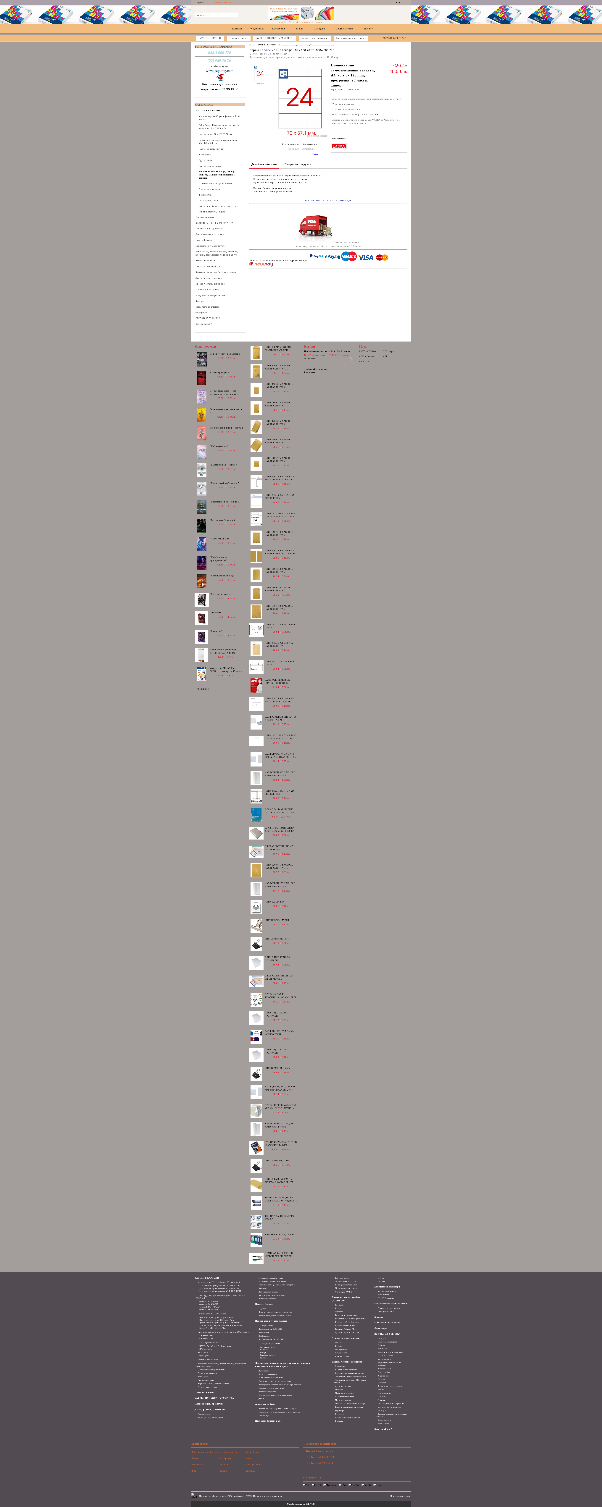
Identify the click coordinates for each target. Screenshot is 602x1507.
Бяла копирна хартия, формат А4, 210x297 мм (219, 1286)
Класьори (339, 1305)
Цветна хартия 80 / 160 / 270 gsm (212, 1314)
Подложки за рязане (267, 1392)
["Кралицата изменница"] (202, 581)
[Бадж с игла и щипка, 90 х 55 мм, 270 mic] (256, 722)
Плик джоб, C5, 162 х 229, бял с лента (280, 496)
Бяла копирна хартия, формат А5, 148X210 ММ (220, 1291)
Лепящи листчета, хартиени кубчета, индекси (278, 1408)
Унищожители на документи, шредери (275, 1381)
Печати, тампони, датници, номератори (275, 1312)
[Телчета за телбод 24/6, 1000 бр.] (256, 1222)
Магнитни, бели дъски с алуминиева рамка (277, 1285)
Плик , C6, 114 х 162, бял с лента (280, 626)
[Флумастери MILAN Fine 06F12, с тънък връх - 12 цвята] (202, 674)
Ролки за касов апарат (207, 1373)
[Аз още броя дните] (202, 378)
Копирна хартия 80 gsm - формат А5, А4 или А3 (219, 1282)
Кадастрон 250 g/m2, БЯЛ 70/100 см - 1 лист (280, 885)
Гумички (339, 1421)
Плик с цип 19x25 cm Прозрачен (277, 1051)
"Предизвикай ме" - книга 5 (224, 483)
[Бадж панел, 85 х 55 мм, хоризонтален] (256, 1037)
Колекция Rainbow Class (345, 1329)
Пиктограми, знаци (206, 1380)
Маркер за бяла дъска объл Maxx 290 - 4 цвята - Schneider (280, 1199)
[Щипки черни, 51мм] (256, 1166)
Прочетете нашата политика (267, 1496)
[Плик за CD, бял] (256, 907)
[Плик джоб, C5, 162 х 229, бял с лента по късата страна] (256, 482)
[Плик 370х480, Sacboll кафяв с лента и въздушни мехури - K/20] (256, 611)
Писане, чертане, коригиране (347, 1362)
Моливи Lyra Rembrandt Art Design (350, 1403)
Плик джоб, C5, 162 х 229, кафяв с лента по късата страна (281, 552)
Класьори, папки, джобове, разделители (346, 1299)
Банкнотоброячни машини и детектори (275, 1395)
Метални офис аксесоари (345, 1288)
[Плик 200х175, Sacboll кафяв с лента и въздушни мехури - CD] (256, 464)
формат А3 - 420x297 (208, 1304)
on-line (266, 50)
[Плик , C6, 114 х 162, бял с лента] (256, 630)
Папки (338, 1308)
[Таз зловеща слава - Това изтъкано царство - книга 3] (202, 396)
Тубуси (381, 1278)
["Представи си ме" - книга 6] (202, 507)
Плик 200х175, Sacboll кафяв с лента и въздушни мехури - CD (279, 460)
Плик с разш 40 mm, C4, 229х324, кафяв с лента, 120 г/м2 (279, 1181)
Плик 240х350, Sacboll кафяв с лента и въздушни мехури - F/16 (280, 589)
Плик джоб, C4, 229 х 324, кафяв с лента (280, 644)
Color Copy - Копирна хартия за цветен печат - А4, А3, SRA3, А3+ (220, 1296)
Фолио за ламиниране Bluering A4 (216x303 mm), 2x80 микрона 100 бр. (281, 811)
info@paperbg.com (219, 66)
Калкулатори (264, 1415)
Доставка (258, 28)
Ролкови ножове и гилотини (271, 1378)
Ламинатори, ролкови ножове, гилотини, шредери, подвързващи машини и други (283, 1365)
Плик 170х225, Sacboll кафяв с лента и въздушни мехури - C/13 (280, 386)
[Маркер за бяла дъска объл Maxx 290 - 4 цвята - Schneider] (256, 1203)
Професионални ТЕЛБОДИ (270, 1329)
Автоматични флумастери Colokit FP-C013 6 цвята (223, 651)
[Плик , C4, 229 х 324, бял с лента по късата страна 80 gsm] (256, 741)
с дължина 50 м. (206, 1336)
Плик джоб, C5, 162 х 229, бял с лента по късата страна (280, 478)
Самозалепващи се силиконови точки (277, 681)
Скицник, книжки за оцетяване (391, 1403)
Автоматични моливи (344, 1397)
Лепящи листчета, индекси (209, 1387)
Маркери (339, 1390)
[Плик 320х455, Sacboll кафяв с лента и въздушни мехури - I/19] (256, 870)
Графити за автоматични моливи (349, 1407)
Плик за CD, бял (275, 902)
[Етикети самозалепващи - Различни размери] (256, 1148)
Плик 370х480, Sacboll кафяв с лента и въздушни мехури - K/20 (280, 608)
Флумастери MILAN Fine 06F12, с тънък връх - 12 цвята (226, 669)
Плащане (319, 28)
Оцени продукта (310, 144)
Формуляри (380, 1328)
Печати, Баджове (264, 1304)
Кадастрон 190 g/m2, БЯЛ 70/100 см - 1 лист (280, 1125)
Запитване (223, 1464)
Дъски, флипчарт (385, 1420)
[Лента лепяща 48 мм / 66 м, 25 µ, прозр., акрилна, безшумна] (256, 1111)
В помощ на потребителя (204, 1452)
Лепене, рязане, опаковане (346, 1338)
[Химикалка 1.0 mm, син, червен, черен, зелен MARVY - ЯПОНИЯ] (256, 1259)
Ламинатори (264, 1371)
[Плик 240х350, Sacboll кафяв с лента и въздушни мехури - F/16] (256, 593)
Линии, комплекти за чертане (347, 1417)
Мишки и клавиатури (387, 1291)
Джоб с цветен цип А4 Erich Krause (279, 977)
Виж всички (309, 372)
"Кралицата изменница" (222, 576)
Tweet (315, 154)
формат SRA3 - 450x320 (209, 1307)
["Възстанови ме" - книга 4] (202, 470)
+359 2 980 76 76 (324, 1463)
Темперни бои (384, 1372)
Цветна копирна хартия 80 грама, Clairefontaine (219, 1323)
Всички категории (394, 38)
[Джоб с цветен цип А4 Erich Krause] (256, 981)
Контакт (237, 28)
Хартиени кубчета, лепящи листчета (213, 1383)
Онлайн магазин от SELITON (301, 1504)
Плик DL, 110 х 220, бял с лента (280, 663)
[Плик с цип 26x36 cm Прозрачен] (256, 1018)
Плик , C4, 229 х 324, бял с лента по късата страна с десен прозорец (280, 515)
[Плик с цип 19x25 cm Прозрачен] (256, 1055)
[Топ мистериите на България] (202, 359)
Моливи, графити (385, 1356)
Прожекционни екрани (268, 1292)
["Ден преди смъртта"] (202, 600)
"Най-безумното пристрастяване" (218, 559)
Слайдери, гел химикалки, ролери (349, 1373)
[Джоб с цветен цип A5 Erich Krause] (256, 852)
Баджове (262, 1309)
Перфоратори (264, 1336)
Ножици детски (384, 1393)
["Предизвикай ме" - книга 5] (202, 489)
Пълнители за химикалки (346, 1370)
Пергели (381, 1281)
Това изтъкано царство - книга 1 (226, 411)
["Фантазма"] (202, 618)
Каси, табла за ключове (387, 1322)
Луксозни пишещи (343, 1386)
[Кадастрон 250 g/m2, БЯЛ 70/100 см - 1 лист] (256, 889)
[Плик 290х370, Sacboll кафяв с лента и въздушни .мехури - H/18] (256, 538)
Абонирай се (203, 689)
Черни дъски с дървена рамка (210, 1417)
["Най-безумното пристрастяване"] (202, 563)
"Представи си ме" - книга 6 (224, 502)
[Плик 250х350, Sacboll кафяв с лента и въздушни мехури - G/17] (256, 575)
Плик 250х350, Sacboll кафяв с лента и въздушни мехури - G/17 (280, 571)
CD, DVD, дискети (386, 1298)
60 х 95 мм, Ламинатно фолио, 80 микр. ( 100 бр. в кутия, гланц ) (280, 830)
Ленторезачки (341, 1349)
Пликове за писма (204, 1392)
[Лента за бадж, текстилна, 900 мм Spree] (256, 1000)
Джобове (339, 1312)
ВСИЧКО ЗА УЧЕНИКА (387, 1334)
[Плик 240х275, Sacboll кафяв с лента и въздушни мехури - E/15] (256, 445)
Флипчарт (263, 1288)
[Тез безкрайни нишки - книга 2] (202, 433)
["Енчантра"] (202, 637)
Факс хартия (203, 1377)
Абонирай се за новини (316, 369)
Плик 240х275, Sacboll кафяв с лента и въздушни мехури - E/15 (280, 441)
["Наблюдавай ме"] (202, 452)
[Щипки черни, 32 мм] (256, 944)
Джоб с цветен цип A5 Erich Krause (279, 848)
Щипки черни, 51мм (277, 1160)
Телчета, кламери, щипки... (270, 1343)
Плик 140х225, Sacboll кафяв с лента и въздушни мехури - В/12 (280, 423)
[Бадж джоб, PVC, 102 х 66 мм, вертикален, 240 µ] (256, 1092)
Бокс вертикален (342, 1278)
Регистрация (224, 1458)
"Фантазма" (216, 613)
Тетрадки (381, 1338)
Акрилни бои (383, 1376)
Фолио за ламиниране (268, 1374)
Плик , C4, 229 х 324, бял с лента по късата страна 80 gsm (280, 737)
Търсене (222, 1471)
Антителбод (264, 1332)
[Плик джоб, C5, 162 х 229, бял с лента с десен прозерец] (256, 704)
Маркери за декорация (344, 1393)
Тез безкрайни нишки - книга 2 (226, 428)
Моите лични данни (400, 1496)
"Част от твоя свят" (220, 539)
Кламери (263, 1350)
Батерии (378, 1317)
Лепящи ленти (341, 1353)
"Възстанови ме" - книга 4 (223, 465)
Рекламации (197, 1464)
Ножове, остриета (343, 1356)
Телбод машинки (266, 1325)
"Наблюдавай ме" (219, 446)
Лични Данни (253, 1452)
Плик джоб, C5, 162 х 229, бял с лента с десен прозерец (280, 700)
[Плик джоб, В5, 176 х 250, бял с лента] (256, 796)
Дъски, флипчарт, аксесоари (210, 1409)
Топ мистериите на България (225, 354)
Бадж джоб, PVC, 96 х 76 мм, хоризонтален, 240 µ (280, 755)
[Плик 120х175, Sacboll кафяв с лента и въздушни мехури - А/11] (256, 371)
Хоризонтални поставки (345, 1281)
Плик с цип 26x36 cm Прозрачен (277, 1014)
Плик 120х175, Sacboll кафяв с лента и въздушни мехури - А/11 (280, 367)
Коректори (339, 1411)
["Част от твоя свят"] (202, 544)
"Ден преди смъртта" (221, 594)
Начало (368, 28)
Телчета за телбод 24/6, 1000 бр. (280, 1217)
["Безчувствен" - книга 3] (202, 526)
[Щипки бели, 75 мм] (256, 926)
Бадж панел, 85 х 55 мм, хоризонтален (280, 1033)
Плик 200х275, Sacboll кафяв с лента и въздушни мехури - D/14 (280, 404)
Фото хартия (203, 1352)
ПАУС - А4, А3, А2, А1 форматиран (215, 1346)
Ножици (338, 1346)
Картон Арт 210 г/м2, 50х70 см (213, 1328)
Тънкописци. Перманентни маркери (350, 1377)
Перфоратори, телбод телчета (271, 1321)
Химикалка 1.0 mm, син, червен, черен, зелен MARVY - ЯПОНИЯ (280, 1255)
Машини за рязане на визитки (271, 1388)
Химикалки (340, 1366)
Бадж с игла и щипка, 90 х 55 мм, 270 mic (280, 718)
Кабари (263, 1352)
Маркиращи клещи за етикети (212, 1370)
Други (261, 1398)
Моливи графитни (343, 1400)
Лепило (338, 1342)
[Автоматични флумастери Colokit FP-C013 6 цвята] (202, 655)
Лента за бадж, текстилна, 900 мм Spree (280, 996)
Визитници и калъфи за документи (350, 1319)
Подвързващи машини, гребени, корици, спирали (280, 1385)
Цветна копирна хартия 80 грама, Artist (216, 1317)
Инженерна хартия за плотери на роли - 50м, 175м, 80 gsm (223, 1332)
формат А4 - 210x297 (208, 1301)
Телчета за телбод (267, 1347)
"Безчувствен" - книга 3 (222, 520)
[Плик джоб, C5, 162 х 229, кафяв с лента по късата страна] (256, 556)
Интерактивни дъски (267, 1299)
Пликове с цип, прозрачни (209, 1404)
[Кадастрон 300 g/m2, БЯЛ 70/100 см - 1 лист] (256, 778)
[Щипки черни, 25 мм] (256, 1074)
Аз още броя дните (220, 372)
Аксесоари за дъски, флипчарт (272, 1295)
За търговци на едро (228, 1452)
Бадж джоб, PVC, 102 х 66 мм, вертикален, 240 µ (280, 1088)
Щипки (263, 1358)
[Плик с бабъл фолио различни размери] (256, 353)
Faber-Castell (383, 1424)
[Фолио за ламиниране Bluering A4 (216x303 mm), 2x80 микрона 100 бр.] (256, 815)
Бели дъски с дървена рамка (271, 1278)
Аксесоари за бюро (265, 1404)
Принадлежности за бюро (346, 1285)
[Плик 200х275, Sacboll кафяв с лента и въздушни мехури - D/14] (256, 408)
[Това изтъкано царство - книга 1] (202, 415)
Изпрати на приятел (290, 144)
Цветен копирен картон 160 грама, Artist (216, 1320)
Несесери (381, 1410)
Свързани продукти (298, 164)
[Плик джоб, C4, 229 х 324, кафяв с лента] (256, 648)
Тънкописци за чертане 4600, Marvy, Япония (349, 1381)
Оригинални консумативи (389, 1308)
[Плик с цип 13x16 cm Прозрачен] (256, 963)
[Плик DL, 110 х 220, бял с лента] (256, 667)
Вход (193, 1471)
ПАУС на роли (205, 1349)
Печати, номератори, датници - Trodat (275, 1315)
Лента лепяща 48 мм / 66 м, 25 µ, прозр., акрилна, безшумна (280, 1107)
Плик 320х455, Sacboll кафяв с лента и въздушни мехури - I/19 (279, 867)
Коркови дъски (204, 1414)
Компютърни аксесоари (387, 1287)
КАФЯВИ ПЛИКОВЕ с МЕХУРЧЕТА (214, 1398)
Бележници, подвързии (387, 1342)
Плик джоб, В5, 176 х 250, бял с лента (280, 792)
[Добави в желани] (405, 139)
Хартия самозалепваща (208, 1359)
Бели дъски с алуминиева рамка (272, 1281)
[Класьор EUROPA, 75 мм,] (256, 1240)
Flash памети (383, 1295)
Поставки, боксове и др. (268, 1421)
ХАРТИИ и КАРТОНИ (267, 45)
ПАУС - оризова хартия (208, 1343)
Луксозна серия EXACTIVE (347, 1333)
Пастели (381, 1379)
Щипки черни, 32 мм (277, 939)
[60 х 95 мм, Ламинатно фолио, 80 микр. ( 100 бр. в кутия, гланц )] (256, 833)
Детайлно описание (264, 164)
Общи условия (344, 28)
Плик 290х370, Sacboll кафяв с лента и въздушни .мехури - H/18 (280, 534)
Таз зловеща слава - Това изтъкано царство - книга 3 (224, 392)
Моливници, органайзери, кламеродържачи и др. (280, 1412)
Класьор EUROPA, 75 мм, (279, 1234)
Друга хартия (203, 1356)
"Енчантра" (216, 631)
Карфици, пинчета (268, 1355)
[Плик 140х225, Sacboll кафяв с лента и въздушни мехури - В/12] (256, 427)
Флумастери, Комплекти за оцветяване (388, 1364)
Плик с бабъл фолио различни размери (278, 348)
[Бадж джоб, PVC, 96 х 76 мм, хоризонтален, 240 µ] (256, 759)
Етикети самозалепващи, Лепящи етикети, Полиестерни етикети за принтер (306, 45)
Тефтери (381, 1345)
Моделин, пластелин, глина (389, 1407)
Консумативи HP (386, 1312)
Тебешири (382, 1383)
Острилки (339, 1414)
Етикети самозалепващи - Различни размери (281, 1143)
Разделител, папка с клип (346, 1315)
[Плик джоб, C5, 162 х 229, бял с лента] (256, 501)
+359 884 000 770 (223, 2)
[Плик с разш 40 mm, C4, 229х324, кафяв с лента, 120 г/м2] (256, 1185)
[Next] (351, 359)
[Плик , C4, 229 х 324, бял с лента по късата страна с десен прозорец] (256, 519)
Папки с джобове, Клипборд (347, 1322)
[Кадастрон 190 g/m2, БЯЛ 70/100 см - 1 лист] (256, 1129)
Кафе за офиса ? (383, 1429)
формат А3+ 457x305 (208, 1309)
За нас (299, 28)
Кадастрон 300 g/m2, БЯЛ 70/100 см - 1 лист (280, 774)
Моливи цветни (384, 1359)
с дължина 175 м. (206, 1338)
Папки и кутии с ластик (345, 1326)
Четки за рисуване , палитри (390, 1386)
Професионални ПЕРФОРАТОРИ (273, 1339)
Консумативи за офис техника (390, 1304)
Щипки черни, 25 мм (277, 1068)
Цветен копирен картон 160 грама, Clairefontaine (220, 1325)
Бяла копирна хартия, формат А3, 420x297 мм (219, 1288)
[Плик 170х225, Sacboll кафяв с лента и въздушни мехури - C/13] (256, 390)
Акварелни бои (384, 1369)
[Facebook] (405, 2)
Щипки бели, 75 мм (277, 920)
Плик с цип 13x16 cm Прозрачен (277, 959)
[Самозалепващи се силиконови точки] (256, 685)
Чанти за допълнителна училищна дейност (391, 1415)
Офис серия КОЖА (343, 1292)
